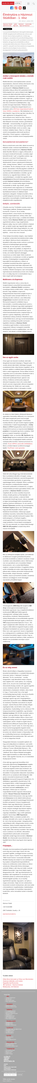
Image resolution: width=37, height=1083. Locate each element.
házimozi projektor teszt (11, 1043)
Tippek (6, 1058)
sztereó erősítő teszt (10, 997)
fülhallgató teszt (9, 1023)
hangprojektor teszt (10, 1015)
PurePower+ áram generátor (16, 448)
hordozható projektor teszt (12, 1046)
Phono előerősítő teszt (11, 1001)
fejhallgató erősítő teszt (11, 1025)
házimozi (21, 24)
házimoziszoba (7, 25)
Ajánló (7, 1056)
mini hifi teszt (8, 999)
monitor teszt (9, 1052)
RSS (5, 1065)
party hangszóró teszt (11, 1018)
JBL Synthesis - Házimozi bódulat (13, 985)
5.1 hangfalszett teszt (10, 1011)
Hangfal (9, 1009)
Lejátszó (10, 1028)
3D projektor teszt (10, 1044)
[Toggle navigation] (28, 4)
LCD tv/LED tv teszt (10, 1050)
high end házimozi (25, 25)
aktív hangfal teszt (10, 1017)
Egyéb (9, 1035)
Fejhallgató (11, 1021)
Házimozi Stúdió (7, 24)
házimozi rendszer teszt (11, 1006)
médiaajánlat (7, 1068)
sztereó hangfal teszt (10, 1012)
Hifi (8, 996)
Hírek (6, 1060)
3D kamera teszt (9, 1037)
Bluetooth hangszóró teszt (12, 1013)
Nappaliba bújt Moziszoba (10, 983)
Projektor (10, 1042)
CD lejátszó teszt (9, 1031)
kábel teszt (8, 1038)
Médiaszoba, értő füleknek (11, 987)
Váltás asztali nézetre (9, 1079)
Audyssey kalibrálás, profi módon (13, 981)
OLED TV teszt (9, 1053)
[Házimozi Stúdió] (18, 62)
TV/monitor (10, 1049)
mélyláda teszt (9, 1014)
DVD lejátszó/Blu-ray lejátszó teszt (14, 1029)
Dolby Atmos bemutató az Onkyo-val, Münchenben (18, 979)
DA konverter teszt (10, 1000)
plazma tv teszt (9, 1051)
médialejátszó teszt (10, 1030)
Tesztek (7, 994)
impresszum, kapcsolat (10, 1067)
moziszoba (28, 24)
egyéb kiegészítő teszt (11, 1039)
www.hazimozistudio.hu (9, 914)
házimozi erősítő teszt (11, 1005)
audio (15, 24)
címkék (6, 1064)
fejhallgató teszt (9, 1022)
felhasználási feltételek (10, 1070)
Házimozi (10, 1004)
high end (15, 25)
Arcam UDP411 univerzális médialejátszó (20, 443)
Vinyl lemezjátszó (10, 1032)
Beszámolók (9, 1061)
